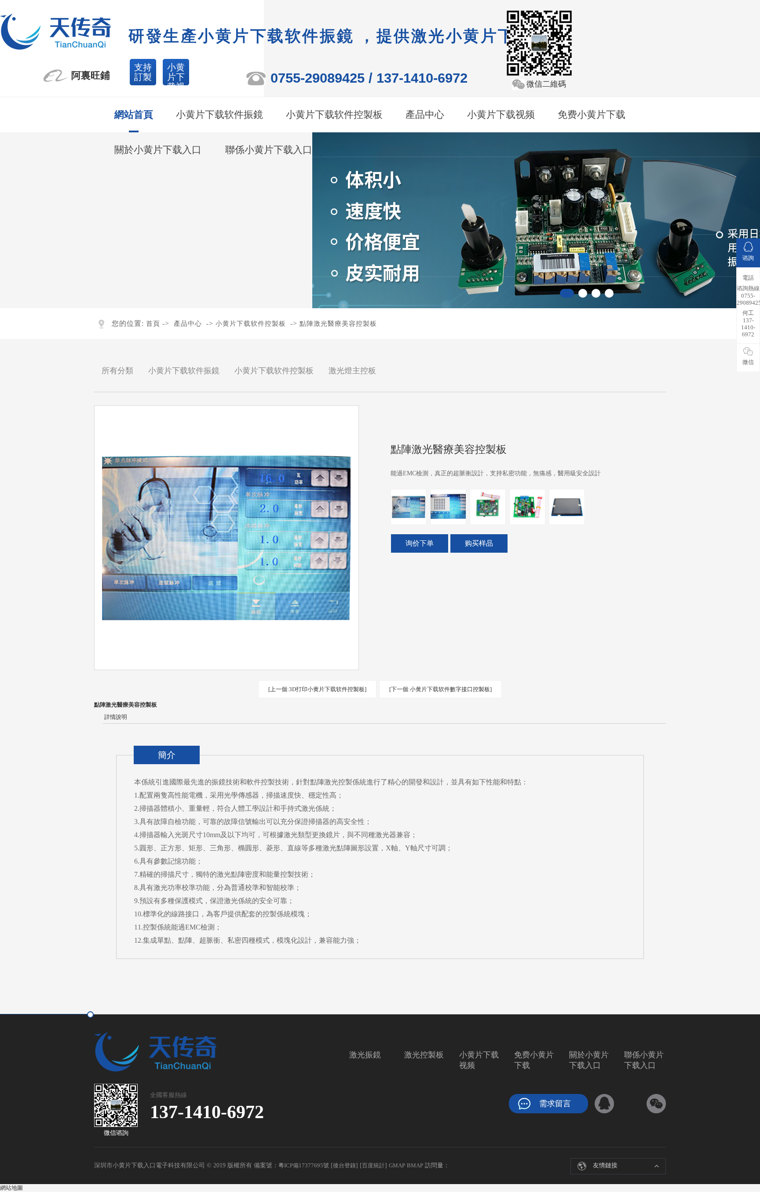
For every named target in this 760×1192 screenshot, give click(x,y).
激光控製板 (424, 1054)
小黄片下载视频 (176, 73)
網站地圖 (11, 1188)
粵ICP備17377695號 (303, 1165)
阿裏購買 (419, 543)
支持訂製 (143, 72)
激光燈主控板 (352, 370)
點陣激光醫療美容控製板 (338, 323)
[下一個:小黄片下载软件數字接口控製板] (440, 689)
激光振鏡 (365, 1054)
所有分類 (117, 370)
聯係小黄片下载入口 (268, 149)
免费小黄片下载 (591, 114)
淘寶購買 (479, 543)
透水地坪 (586, 1162)
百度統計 (373, 1165)
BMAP (415, 1165)
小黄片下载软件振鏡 (219, 114)
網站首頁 (133, 114)
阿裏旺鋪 (90, 75)
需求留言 (555, 1103)
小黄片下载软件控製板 (334, 114)
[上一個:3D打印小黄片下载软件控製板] (317, 689)
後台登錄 (344, 1165)
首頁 (153, 323)
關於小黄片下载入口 (157, 149)
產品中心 (425, 114)
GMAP (397, 1165)
